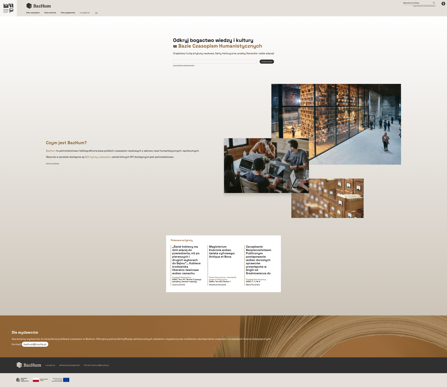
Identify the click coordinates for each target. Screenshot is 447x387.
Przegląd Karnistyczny (256, 279)
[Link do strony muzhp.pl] (8, 8)
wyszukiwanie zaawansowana (424, 6)
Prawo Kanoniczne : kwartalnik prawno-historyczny (222, 278)
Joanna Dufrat (178, 284)
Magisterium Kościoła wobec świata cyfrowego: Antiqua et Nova (222, 251)
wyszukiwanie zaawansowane (183, 65)
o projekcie (85, 12)
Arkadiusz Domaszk (217, 284)
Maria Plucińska (253, 284)
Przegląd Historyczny (181, 277)
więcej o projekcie (52, 163)
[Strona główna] (38, 6)
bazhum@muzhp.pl (35, 344)
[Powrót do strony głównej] (28, 365)
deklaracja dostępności (69, 365)
